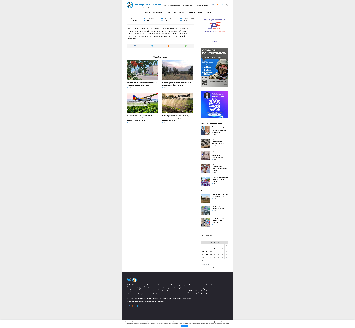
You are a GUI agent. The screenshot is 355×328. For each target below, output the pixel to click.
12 (211, 252)
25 (207, 258)
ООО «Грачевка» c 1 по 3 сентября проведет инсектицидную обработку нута (176, 117)
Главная (147, 12)
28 (218, 258)
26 (211, 258)
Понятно (184, 326)
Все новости (157, 12)
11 (207, 252)
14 (218, 252)
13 (214, 252)
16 (226, 252)
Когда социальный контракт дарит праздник (218, 220)
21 (218, 255)
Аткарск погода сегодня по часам (196, 5)
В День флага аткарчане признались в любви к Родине (220, 179)
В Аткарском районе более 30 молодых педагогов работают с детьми (219, 167)
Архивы (203, 232)
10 (203, 252)
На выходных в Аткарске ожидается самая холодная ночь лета (142, 84)
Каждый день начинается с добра (218, 207)
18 (207, 255)
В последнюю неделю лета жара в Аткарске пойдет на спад (176, 84)
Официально (179, 12)
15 (222, 252)
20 (214, 255)
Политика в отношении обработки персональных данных (145, 302)
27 (214, 258)
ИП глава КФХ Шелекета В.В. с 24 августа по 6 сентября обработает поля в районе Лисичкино (141, 117)
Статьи (169, 12)
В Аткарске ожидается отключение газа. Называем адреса (219, 141)
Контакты (191, 12)
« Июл (214, 268)
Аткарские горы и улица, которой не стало (220, 195)
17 (203, 255)
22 (222, 255)
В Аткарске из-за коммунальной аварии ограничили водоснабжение (219, 154)
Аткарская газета (148, 4)
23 (226, 255)
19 (211, 255)
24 (203, 258)
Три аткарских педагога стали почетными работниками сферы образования (220, 129)
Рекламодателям (204, 12)
